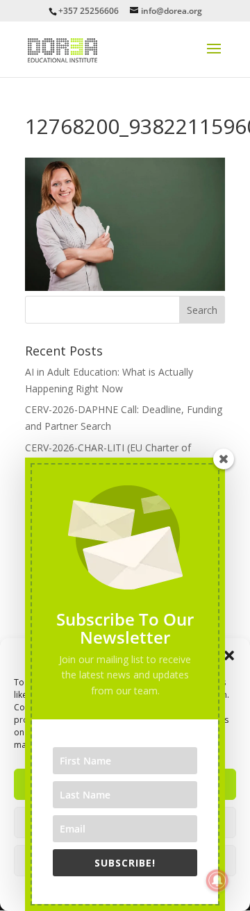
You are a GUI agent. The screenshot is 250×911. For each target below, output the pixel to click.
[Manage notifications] (217, 880)
